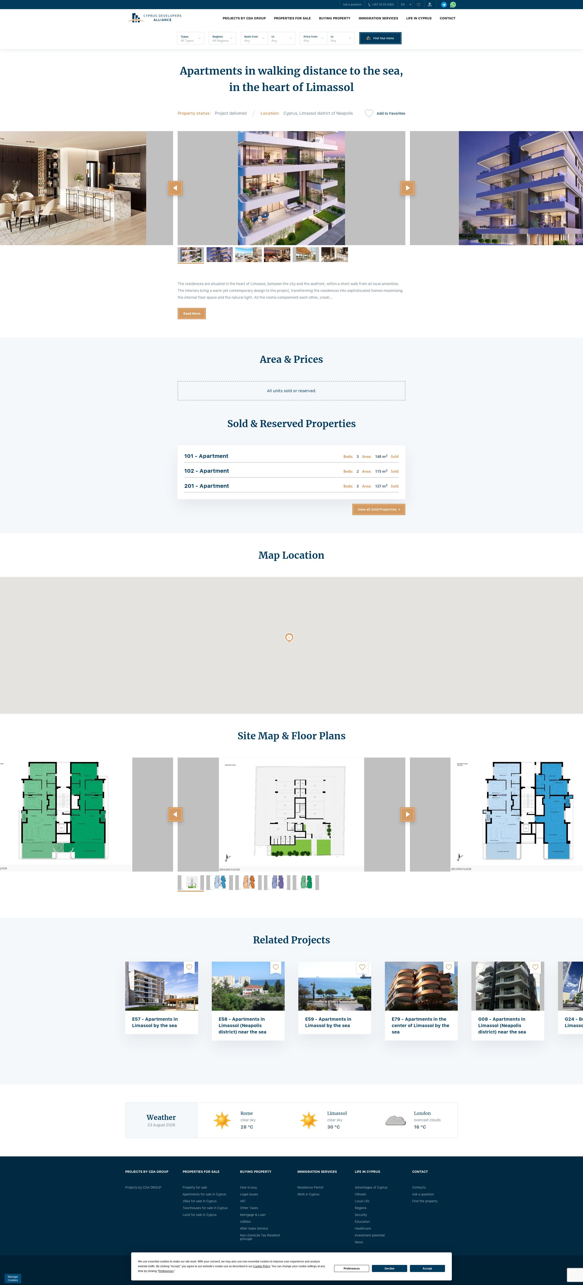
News (359, 1242)
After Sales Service (254, 1228)
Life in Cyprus (419, 18)
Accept (427, 1268)
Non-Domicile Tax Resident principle (260, 1237)
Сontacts (419, 1187)
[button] (175, 188)
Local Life (362, 1201)
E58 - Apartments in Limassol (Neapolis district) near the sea (242, 1025)
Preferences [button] (166, 1271)
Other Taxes (249, 1208)
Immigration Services (378, 18)
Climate (360, 1194)
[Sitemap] (430, 4)
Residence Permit (310, 1187)
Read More (191, 313)
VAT (243, 1201)
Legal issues (249, 1194)
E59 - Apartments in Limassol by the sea (328, 1022)
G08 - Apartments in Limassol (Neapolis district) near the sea (502, 1025)
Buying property (334, 18)
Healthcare (363, 1228)
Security (361, 1215)
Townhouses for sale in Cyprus (205, 1208)
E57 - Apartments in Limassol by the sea (155, 1022)
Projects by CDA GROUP (244, 18)
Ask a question (352, 4)
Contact (447, 18)
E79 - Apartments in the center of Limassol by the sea (420, 1025)
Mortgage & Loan (253, 1215)
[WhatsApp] (453, 5)
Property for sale (195, 1187)
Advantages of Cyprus (371, 1187)
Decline (389, 1268)
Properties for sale (292, 18)
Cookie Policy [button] (261, 1266)
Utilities (245, 1221)
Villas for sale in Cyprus (200, 1201)
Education (362, 1221)
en (403, 4)
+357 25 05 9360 (383, 4)
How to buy (248, 1187)
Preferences (352, 1268)
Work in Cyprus (308, 1194)
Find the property (424, 1201)
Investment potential (370, 1235)
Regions (360, 1208)
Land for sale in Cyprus (200, 1215)
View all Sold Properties (377, 509)
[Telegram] (444, 5)
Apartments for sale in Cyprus (204, 1194)
